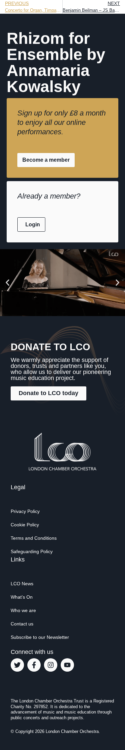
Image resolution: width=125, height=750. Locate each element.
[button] (7, 282)
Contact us (22, 623)
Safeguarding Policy (32, 551)
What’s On (22, 597)
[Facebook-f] (34, 665)
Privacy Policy (25, 511)
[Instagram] (50, 665)
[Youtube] (67, 665)
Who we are (23, 610)
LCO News (22, 583)
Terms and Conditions (34, 538)
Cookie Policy (25, 524)
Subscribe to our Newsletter (40, 637)
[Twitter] (17, 665)
